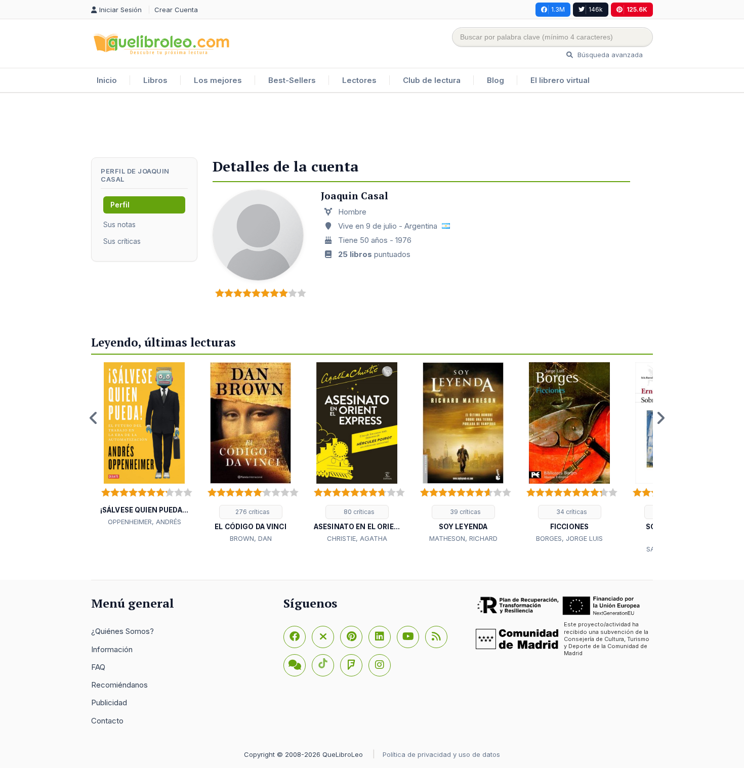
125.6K (637, 9)
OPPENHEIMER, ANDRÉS (144, 522)
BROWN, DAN (251, 538)
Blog (495, 80)
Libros (155, 80)
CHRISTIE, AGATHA (357, 538)
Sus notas (119, 224)
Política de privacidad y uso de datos (441, 754)
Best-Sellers (292, 80)
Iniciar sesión (121, 10)
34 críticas (571, 512)
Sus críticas (122, 241)
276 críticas (252, 512)
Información (112, 649)
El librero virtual (560, 80)
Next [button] (660, 418)
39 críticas (464, 512)
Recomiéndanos (119, 685)
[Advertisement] (372, 126)
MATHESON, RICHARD (463, 538)
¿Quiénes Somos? (122, 631)
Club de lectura (432, 80)
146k (596, 9)
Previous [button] (94, 418)
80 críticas (358, 512)
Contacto (107, 721)
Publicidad (109, 702)
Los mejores (218, 80)
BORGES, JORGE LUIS (569, 538)
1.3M (558, 9)
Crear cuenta (176, 10)
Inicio (107, 80)
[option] (144, 444)
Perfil (120, 204)
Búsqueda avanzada (609, 55)
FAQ (98, 667)
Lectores (359, 80)
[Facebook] (294, 637)
